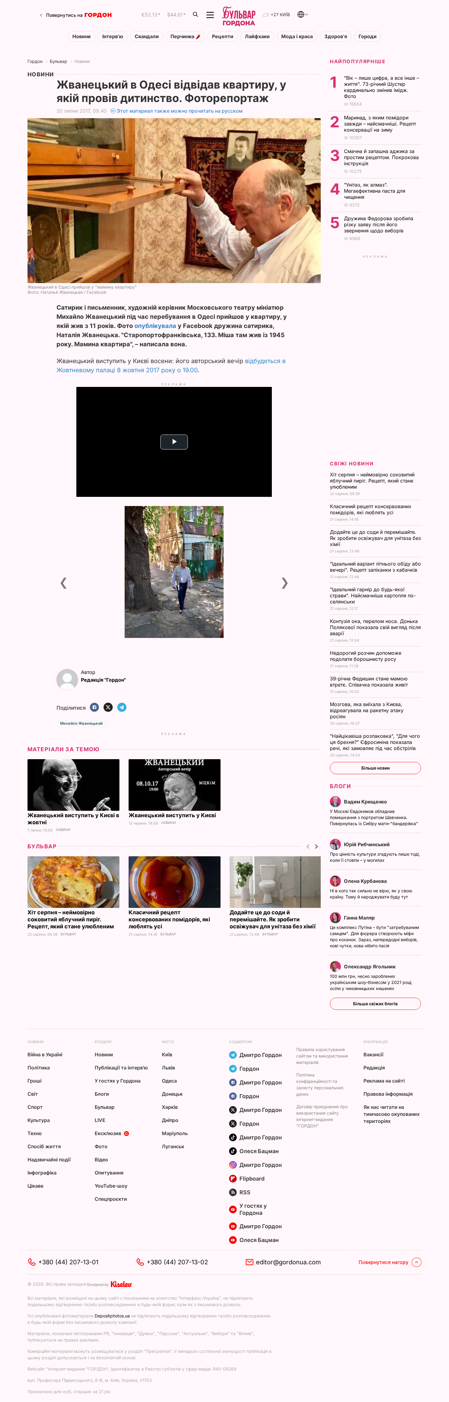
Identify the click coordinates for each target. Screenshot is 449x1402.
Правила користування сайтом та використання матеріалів (322, 1056)
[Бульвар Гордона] (238, 15)
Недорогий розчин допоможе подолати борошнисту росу (365, 656)
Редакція (374, 1068)
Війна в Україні (44, 1054)
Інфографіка (42, 1173)
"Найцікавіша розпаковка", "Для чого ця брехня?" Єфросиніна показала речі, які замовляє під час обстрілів (375, 742)
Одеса (169, 1081)
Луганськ (173, 1146)
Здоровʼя (335, 36)
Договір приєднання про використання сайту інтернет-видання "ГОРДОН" (322, 1116)
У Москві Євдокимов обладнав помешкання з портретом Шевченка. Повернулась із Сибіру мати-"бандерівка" (374, 817)
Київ (167, 1054)
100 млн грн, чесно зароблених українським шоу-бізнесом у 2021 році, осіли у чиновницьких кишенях (371, 982)
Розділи (103, 1042)
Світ (32, 1094)
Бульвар (58, 61)
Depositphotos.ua (112, 1315)
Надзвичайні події (49, 1159)
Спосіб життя (44, 1146)
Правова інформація (388, 1094)
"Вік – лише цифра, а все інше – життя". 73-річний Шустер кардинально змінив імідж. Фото (381, 87)
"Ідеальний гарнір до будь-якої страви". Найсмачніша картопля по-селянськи (373, 595)
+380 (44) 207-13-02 (177, 1262)
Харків (170, 1107)
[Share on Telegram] (121, 708)
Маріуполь (175, 1133)
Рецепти (222, 36)
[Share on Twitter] (108, 708)
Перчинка (182, 36)
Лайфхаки (257, 36)
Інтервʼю (112, 36)
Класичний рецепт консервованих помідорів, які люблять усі (169, 919)
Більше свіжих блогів (375, 1003)
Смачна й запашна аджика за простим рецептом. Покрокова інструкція (381, 157)
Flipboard (252, 1178)
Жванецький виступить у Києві (173, 815)
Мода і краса (297, 36)
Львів (168, 1068)
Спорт (35, 1107)
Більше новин (375, 767)
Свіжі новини (352, 464)
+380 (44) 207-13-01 (68, 1262)
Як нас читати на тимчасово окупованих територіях (391, 1114)
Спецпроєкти (111, 1199)
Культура (38, 1120)
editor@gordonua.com (288, 1262)
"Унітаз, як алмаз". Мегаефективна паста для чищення (374, 191)
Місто (168, 1042)
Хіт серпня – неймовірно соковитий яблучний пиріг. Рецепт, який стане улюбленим (71, 919)
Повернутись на (64, 15)
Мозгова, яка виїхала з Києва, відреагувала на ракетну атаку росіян (366, 710)
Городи (368, 36)
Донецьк (172, 1094)
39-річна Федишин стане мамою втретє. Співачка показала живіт (369, 682)
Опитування (109, 1173)
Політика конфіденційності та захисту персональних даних (320, 1084)
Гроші (34, 1081)
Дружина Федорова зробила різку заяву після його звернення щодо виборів (378, 224)
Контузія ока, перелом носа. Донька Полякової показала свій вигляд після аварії (375, 627)
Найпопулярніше (357, 61)
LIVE (100, 1120)
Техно (34, 1133)
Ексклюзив (108, 1133)
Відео (101, 1159)
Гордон (34, 61)
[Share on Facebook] (94, 708)
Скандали (147, 36)
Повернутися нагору (383, 1262)
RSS (244, 1192)
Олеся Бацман (259, 1151)
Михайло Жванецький (81, 723)
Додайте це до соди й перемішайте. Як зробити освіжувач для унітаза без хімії (273, 919)
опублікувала (155, 326)
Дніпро (170, 1120)
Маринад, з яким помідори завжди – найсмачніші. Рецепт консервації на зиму (380, 124)
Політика (38, 1068)
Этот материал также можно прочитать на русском (180, 111)
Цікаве (35, 1186)
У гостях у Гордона (118, 1081)
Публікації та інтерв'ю (121, 1068)
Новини (81, 36)
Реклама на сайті (384, 1081)
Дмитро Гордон (260, 1055)
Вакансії (373, 1054)
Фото (101, 1146)
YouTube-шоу (111, 1186)
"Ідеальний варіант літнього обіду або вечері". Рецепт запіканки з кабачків (375, 567)
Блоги (340, 786)
